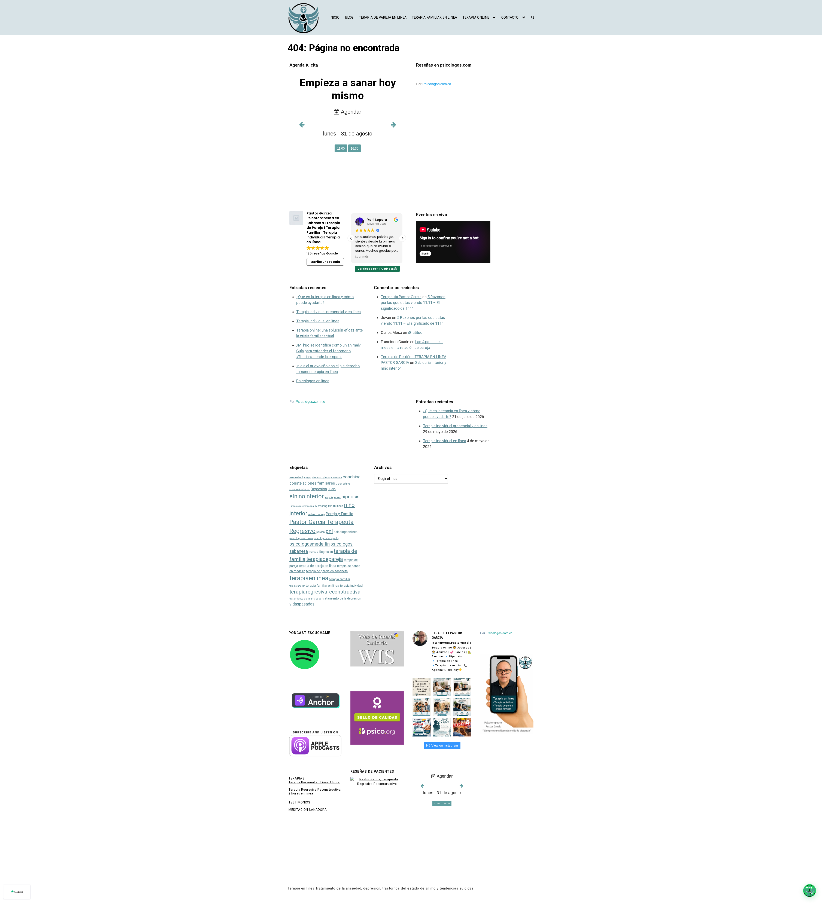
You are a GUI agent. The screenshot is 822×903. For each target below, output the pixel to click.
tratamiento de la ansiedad (305, 598)
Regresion (326, 551)
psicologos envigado (326, 538)
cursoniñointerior (299, 489)
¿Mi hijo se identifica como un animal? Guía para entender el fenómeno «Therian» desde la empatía (328, 351)
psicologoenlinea (345, 532)
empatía (329, 497)
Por (433, 84)
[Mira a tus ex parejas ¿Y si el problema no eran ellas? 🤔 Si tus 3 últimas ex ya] (462, 727)
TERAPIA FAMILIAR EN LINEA (434, 17)
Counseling (343, 483)
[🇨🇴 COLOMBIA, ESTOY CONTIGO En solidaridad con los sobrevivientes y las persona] (421, 727)
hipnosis (350, 496)
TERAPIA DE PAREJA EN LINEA (383, 17)
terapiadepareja (324, 559)
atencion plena (321, 477)
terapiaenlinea (308, 578)
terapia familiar (339, 579)
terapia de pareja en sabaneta (327, 571)
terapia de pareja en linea (317, 566)
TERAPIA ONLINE (476, 17)
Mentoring (321, 505)
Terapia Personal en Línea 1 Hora (314, 782)
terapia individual (351, 586)
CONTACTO (509, 17)
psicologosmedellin (309, 544)
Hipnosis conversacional (301, 506)
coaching (351, 476)
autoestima (336, 477)
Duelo (332, 489)
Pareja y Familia (339, 514)
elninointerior (306, 496)
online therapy (316, 514)
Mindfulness (335, 505)
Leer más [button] (362, 257)
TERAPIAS (297, 778)
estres (337, 497)
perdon (320, 532)
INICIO (334, 17)
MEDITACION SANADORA (308, 809)
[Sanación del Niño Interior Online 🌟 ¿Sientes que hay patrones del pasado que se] (442, 707)
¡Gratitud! (415, 332)
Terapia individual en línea (317, 321)
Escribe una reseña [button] (325, 262)
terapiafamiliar (297, 586)
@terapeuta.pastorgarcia (451, 642)
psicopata (314, 552)
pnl (329, 531)
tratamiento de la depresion (341, 598)
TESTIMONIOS (299, 802)
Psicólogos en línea (312, 381)
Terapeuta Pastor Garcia (401, 297)
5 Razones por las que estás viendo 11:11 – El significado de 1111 (413, 303)
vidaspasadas (301, 604)
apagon (307, 477)
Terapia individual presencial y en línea (328, 311)
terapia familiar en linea (322, 586)
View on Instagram (444, 745)
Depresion (319, 489)
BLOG (349, 17)
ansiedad (296, 477)
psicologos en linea (301, 538)
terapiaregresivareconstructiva (324, 592)
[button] (402, 238)
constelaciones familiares (312, 483)
